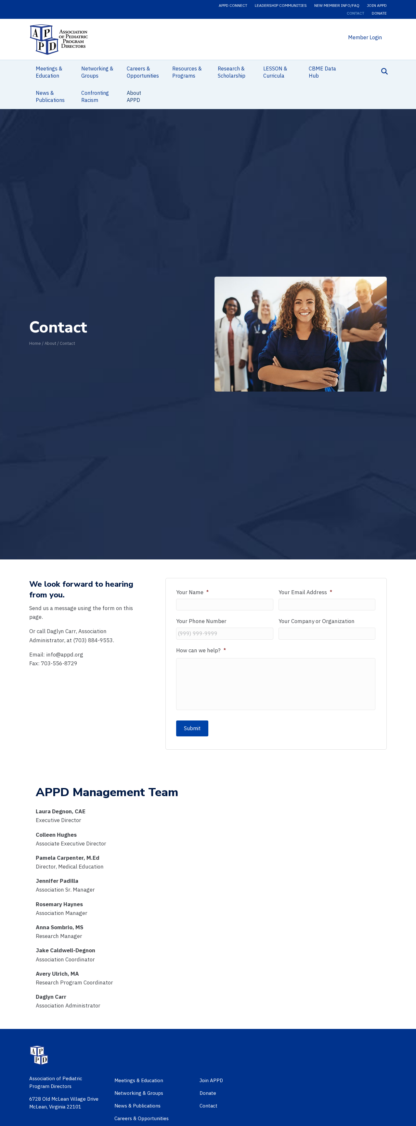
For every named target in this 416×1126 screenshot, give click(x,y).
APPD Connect (233, 5)
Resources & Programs (187, 72)
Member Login (365, 37)
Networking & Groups (97, 72)
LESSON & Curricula (275, 72)
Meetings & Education (49, 72)
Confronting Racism (95, 96)
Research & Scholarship (231, 72)
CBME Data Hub (322, 72)
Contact (355, 13)
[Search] (383, 71)
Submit (192, 728)
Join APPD (377, 5)
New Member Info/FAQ (336, 5)
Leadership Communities (281, 5)
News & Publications (50, 96)
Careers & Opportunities (143, 72)
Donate (379, 13)
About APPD (134, 96)
